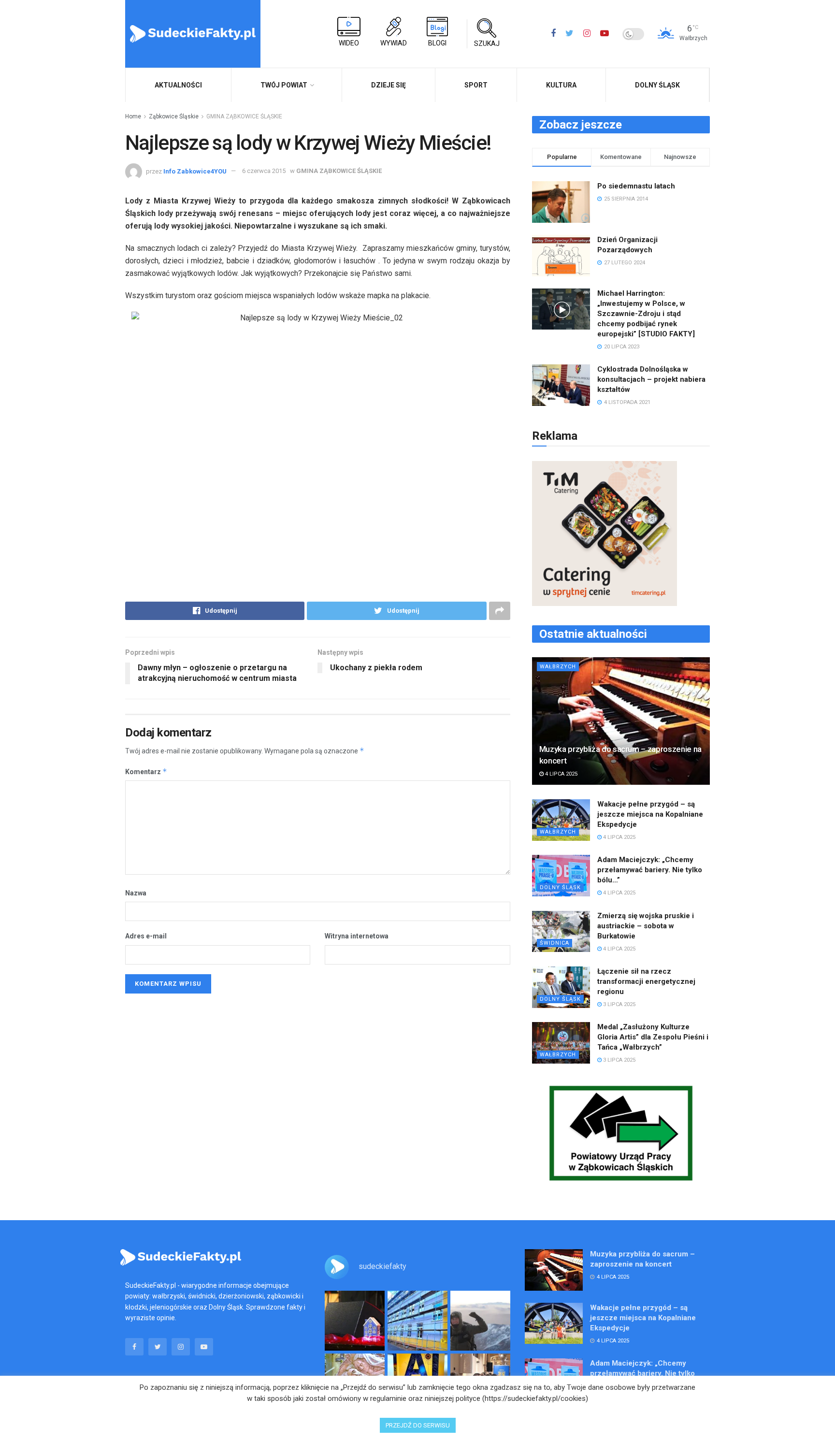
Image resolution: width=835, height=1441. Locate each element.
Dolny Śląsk (657, 85)
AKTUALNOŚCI (178, 85)
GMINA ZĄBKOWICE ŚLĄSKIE (244, 116)
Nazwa (135, 893)
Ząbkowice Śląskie (174, 116)
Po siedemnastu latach (636, 186)
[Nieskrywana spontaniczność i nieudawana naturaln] (355, 1321)
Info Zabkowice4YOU (195, 170)
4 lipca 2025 (560, 774)
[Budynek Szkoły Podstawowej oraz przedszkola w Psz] (417, 1321)
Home (133, 116)
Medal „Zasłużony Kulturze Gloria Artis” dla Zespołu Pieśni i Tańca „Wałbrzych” (652, 1037)
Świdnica (554, 943)
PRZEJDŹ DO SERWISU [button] (418, 1425)
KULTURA (561, 85)
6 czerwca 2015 (264, 170)
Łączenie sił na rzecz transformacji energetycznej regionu (646, 981)
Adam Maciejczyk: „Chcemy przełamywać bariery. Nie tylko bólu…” (649, 869)
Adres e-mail (146, 936)
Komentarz (146, 771)
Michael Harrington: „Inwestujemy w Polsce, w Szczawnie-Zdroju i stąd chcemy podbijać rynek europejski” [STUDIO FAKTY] (646, 313)
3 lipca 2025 (618, 1004)
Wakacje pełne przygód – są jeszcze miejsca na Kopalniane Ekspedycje (650, 814)
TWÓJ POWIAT (283, 85)
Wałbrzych (558, 666)
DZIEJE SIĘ (388, 85)
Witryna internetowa (357, 936)
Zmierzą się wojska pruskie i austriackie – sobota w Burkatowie (645, 925)
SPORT (476, 85)
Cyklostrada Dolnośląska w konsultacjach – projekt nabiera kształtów (651, 379)
